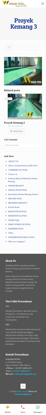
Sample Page (13, 220)
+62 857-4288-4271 (23, 368)
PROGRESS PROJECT (17, 203)
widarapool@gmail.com (25, 374)
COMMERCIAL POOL (18, 170)
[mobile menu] (43, 4)
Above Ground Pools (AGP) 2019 (22, 165)
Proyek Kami (14, 207)
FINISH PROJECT (16, 186)
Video (10, 233)
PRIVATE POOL (15, 198)
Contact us (12, 174)
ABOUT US (13, 161)
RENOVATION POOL (17, 211)
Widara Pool (21, 391)
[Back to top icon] (23, 386)
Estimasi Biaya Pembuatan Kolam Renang (22, 180)
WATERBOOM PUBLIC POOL (21, 237)
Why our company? (16, 241)
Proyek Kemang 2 (14, 122)
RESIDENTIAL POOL (17, 216)
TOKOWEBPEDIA (23, 394)
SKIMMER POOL (16, 228)
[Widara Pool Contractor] (14, 4)
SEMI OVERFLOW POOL (19, 224)
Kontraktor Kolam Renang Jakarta (23, 194)
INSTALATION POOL (17, 190)
